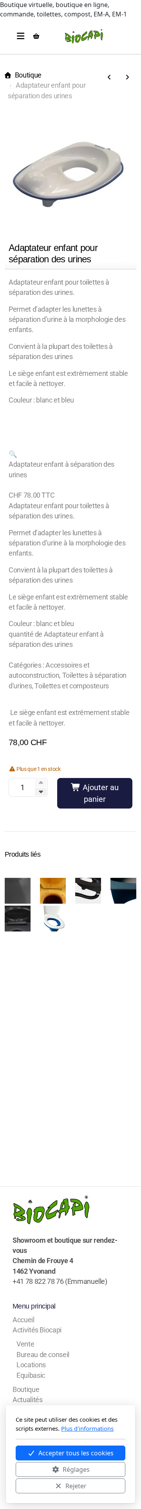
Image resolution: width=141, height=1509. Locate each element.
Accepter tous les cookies (76, 1453)
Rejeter (76, 1486)
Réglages (76, 1469)
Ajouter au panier (100, 793)
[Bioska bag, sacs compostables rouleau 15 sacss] (127, 77)
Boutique (28, 75)
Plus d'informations (87, 1428)
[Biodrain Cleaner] (109, 77)
